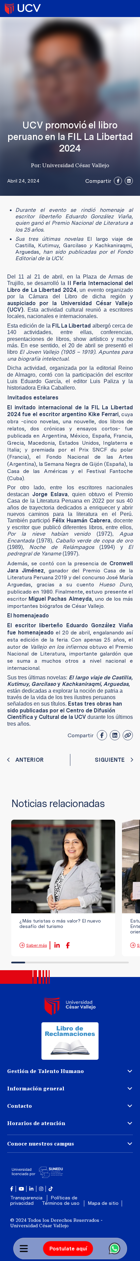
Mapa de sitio (103, 1203)
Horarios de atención (36, 1123)
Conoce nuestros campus (40, 1143)
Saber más (36, 945)
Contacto (19, 1106)
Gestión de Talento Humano (45, 1071)
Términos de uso (61, 1203)
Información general (35, 1088)
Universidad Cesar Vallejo (22, 8)
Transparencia (27, 1197)
